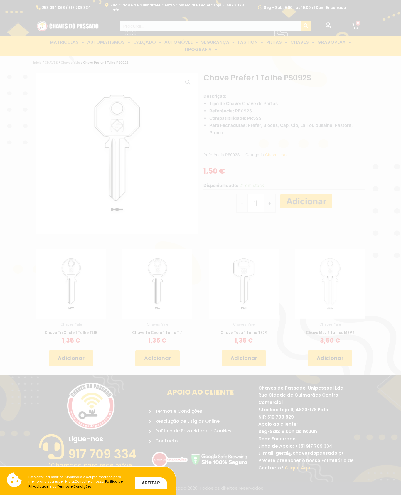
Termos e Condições (74, 486)
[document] (200, 247)
